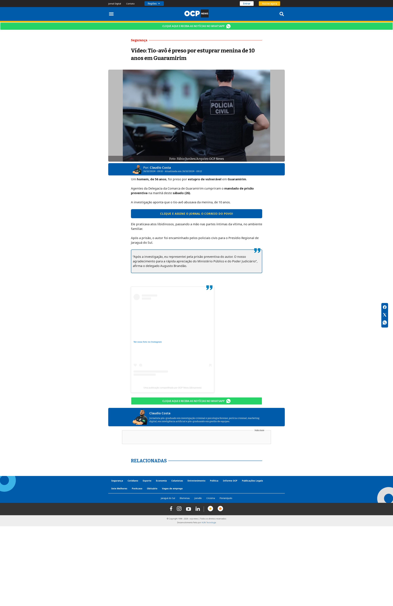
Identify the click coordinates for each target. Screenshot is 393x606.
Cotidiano (133, 480)
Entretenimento (196, 480)
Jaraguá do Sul (168, 498)
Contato (130, 3)
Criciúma (210, 498)
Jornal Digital (114, 3)
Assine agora (269, 3)
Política (214, 480)
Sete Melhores (119, 488)
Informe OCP (230, 480)
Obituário (152, 488)
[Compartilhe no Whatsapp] (384, 323)
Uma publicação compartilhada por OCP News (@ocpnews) (173, 387)
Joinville (198, 498)
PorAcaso (137, 488)
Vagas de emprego (172, 488)
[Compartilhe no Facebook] (384, 307)
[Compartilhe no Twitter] (384, 315)
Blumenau (185, 498)
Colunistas (177, 480)
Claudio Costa (160, 167)
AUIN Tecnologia (209, 522)
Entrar (246, 3)
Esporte (147, 480)
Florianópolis (226, 498)
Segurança (117, 480)
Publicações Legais (252, 480)
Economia (161, 480)
